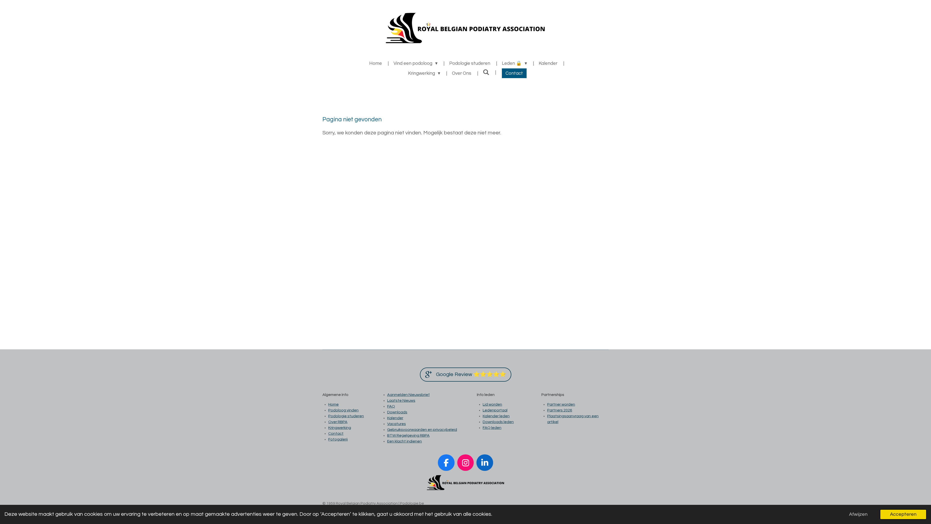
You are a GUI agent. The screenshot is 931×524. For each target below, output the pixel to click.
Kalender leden (496, 416)
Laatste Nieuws (401, 400)
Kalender (395, 418)
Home (333, 404)
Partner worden (561, 404)
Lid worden (492, 404)
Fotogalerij (338, 439)
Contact (336, 433)
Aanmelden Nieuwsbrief (408, 395)
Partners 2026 (559, 410)
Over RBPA (337, 422)
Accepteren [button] (903, 514)
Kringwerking (339, 428)
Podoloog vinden (343, 410)
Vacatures (396, 424)
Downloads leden (498, 422)
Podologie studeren (346, 416)
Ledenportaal (495, 410)
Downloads (397, 412)
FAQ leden (492, 428)
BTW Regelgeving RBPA (408, 435)
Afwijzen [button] (858, 514)
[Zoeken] (486, 72)
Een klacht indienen (404, 441)
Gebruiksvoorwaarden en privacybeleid (422, 430)
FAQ (391, 406)
